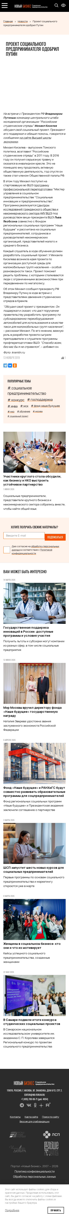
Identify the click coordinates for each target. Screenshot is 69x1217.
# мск (24, 406)
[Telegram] (5, 365)
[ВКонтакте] (10, 365)
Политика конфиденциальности (35, 1171)
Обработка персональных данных (34, 1176)
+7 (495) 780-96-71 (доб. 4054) (34, 1099)
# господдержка (40, 400)
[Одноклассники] (15, 365)
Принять (56, 1210)
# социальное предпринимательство (27, 391)
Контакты (15, 1116)
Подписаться (55, 537)
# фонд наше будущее (45, 406)
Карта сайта (31, 1116)
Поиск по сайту (50, 1116)
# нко (11, 411)
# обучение (23, 411)
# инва (13, 406)
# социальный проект (18, 416)
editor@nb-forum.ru (34, 1094)
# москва (38, 411)
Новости (23, 21)
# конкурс (16, 400)
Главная (8, 21)
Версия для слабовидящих (35, 1121)
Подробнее (12, 1210)
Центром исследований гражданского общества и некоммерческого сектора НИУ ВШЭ (30, 209)
